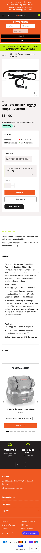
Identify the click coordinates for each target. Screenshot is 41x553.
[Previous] (4, 402)
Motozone (22, 549)
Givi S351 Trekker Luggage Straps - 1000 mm (20, 409)
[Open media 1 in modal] (20, 78)
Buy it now (20, 199)
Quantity (7, 180)
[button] (3, 15)
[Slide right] (37, 78)
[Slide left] (4, 78)
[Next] (37, 402)
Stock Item (8, 154)
